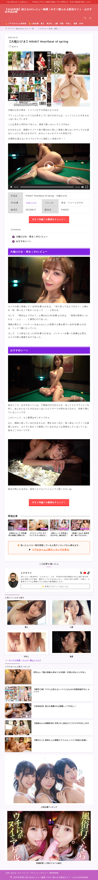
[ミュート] (82, 187)
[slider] (47, 187)
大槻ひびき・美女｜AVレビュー (32, 237)
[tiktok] (88, 573)
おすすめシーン (23, 241)
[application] (49, 166)
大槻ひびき (31, 203)
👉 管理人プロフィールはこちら (55, 586)
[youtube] (84, 573)
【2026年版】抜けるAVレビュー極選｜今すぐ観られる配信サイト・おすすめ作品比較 (48, 10)
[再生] (11, 187)
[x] (81, 573)
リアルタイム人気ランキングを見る (50, 549)
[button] (49, 166)
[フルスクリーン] (86, 187)
